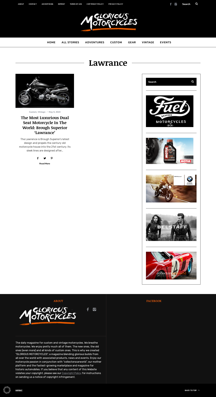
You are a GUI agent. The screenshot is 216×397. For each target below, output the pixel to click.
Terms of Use (76, 4)
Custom (33, 112)
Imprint (61, 4)
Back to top (191, 390)
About (21, 4)
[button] (44, 91)
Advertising (47, 4)
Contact (33, 4)
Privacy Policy (115, 4)
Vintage (42, 112)
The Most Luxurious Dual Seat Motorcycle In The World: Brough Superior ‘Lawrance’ (45, 125)
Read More (44, 164)
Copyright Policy (95, 4)
